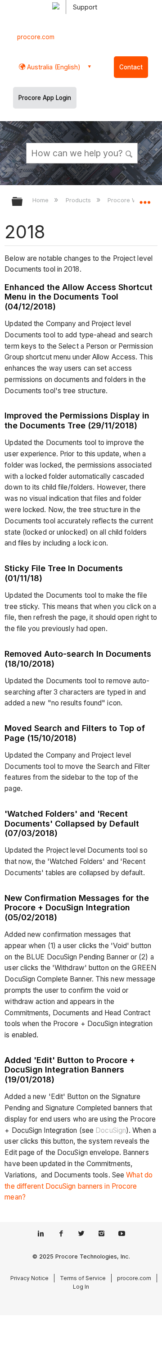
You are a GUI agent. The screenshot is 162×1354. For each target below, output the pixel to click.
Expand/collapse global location (145, 198)
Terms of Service (83, 1278)
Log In (81, 1286)
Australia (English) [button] (53, 67)
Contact (131, 67)
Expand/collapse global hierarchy (22, 202)
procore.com (35, 37)
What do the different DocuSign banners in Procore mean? (78, 1186)
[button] (129, 152)
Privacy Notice (29, 1278)
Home (41, 200)
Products (79, 200)
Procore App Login (44, 97)
